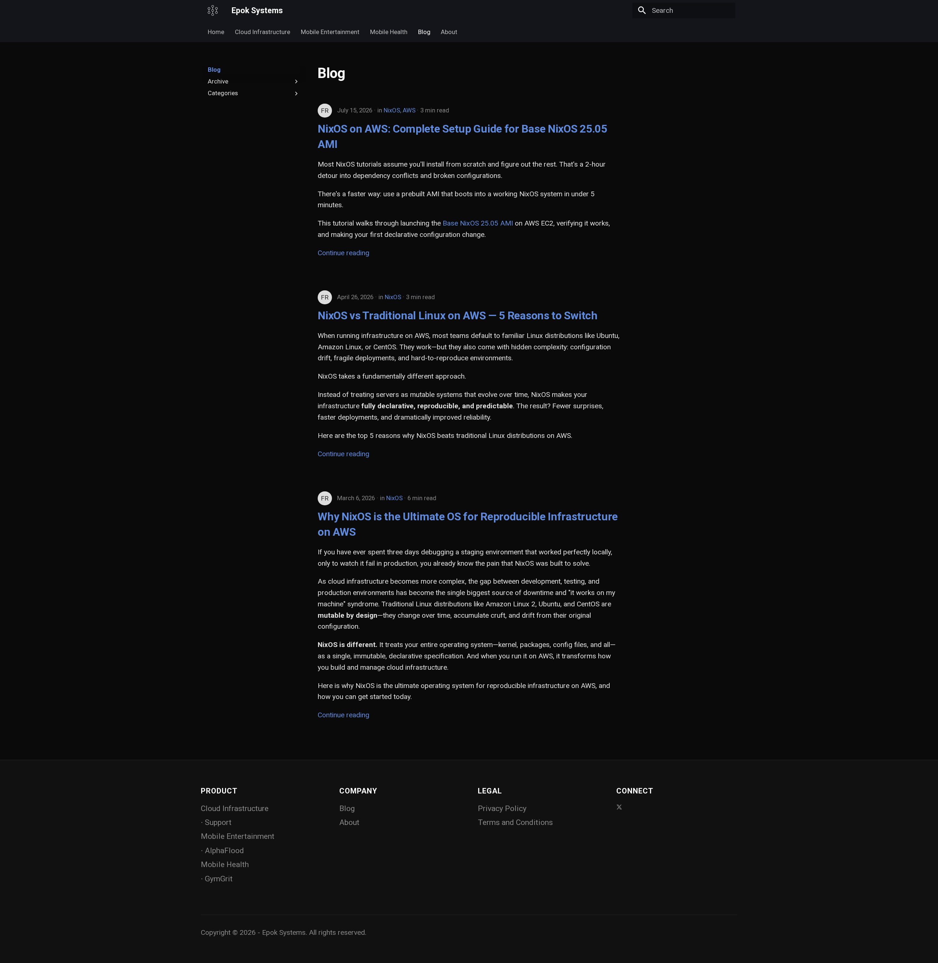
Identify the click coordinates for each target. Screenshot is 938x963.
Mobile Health (388, 32)
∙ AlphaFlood (222, 850)
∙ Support (216, 822)
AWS (409, 110)
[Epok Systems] (212, 10)
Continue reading (343, 253)
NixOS (392, 110)
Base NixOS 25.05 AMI (478, 223)
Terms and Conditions (515, 822)
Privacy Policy (502, 808)
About (449, 32)
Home (216, 32)
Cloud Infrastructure (262, 32)
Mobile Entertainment (330, 32)
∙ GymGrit (217, 878)
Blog (424, 32)
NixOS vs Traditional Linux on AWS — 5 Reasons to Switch (458, 315)
